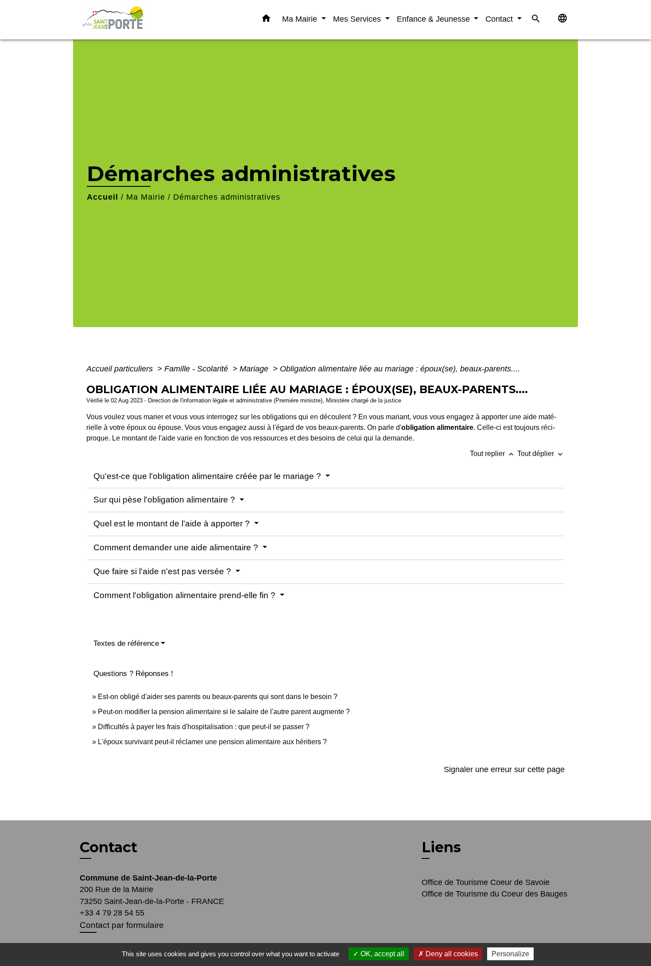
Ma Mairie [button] (300, 18)
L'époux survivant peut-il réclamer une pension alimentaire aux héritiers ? (212, 742)
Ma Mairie (145, 197)
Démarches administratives (226, 197)
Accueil (102, 197)
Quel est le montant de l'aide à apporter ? (172, 523)
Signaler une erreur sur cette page (504, 769)
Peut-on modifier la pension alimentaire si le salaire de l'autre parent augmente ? (224, 711)
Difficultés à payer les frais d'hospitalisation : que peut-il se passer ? (204, 726)
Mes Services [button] (358, 18)
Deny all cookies (451, 954)
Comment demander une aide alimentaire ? (176, 547)
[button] (266, 20)
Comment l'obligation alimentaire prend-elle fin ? (185, 595)
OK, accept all (381, 954)
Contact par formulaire (122, 925)
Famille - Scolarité (197, 368)
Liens (441, 847)
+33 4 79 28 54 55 (112, 912)
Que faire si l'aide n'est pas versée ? (163, 571)
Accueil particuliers (120, 368)
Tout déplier (541, 453)
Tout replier (492, 453)
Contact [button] (500, 18)
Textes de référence (126, 643)
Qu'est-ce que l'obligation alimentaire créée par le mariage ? (208, 476)
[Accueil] (135, 19)
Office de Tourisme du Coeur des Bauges (494, 893)
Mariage (255, 368)
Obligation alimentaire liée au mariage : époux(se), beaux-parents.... (400, 368)
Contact (108, 847)
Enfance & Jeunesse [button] (434, 18)
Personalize (510, 954)
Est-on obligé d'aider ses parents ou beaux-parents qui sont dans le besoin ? (217, 696)
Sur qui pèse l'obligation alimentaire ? (165, 499)
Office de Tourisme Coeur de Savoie (486, 882)
